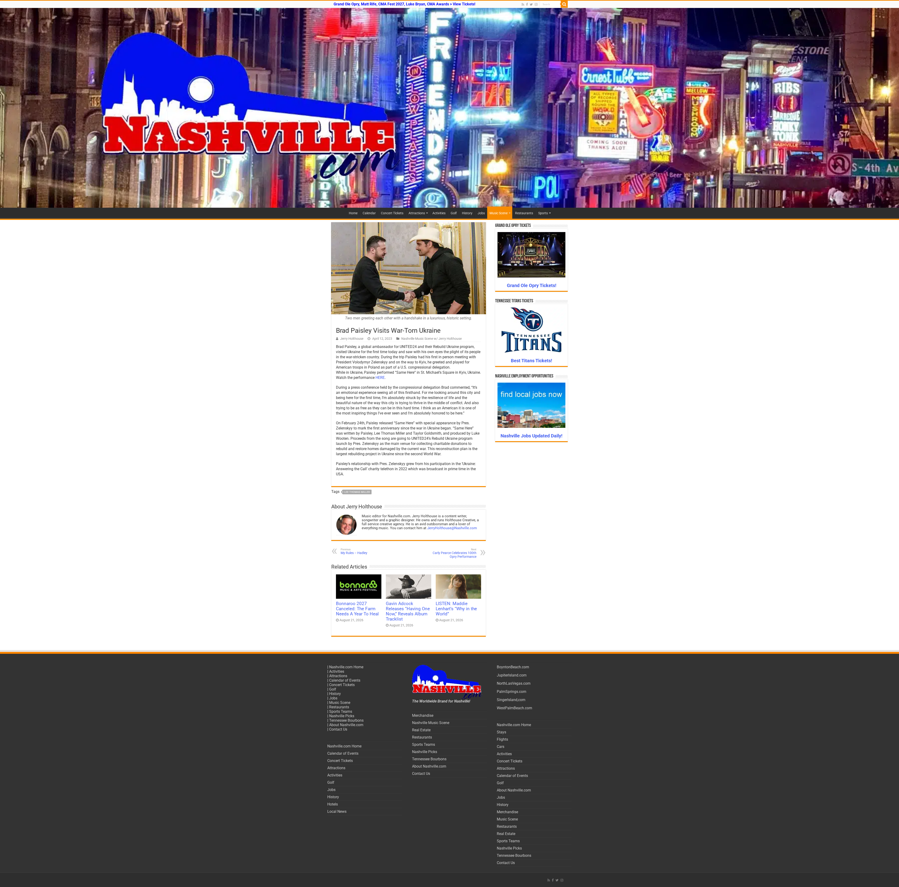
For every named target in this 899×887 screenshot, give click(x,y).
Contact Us (338, 729)
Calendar (369, 213)
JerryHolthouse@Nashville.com (452, 528)
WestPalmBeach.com (514, 708)
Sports (543, 213)
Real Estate (421, 730)
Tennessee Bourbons (346, 720)
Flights (502, 739)
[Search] (564, 4)
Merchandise (422, 715)
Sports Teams (340, 711)
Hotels (332, 804)
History (467, 213)
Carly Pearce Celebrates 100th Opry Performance (454, 553)
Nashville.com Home (346, 667)
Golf (454, 213)
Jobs (481, 213)
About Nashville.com (346, 725)
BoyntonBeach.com (513, 667)
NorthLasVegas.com (514, 683)
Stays (501, 732)
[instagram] (536, 4)
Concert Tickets (392, 213)
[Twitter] (531, 4)
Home (353, 213)
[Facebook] (527, 4)
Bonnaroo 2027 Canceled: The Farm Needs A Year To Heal (357, 609)
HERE (380, 377)
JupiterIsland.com (512, 675)
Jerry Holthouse (351, 338)
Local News (336, 811)
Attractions (417, 213)
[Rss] (523, 4)
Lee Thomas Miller (357, 492)
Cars (500, 746)
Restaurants (524, 213)
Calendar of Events (344, 680)
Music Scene (499, 213)
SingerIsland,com (511, 700)
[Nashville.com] (449, 108)
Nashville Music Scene (430, 723)
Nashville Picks (341, 716)
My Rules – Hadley (354, 551)
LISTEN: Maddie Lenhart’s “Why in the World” (456, 609)
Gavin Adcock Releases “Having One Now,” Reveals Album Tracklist (408, 611)
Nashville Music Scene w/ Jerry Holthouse (431, 338)
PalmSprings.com (511, 691)
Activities (439, 213)
